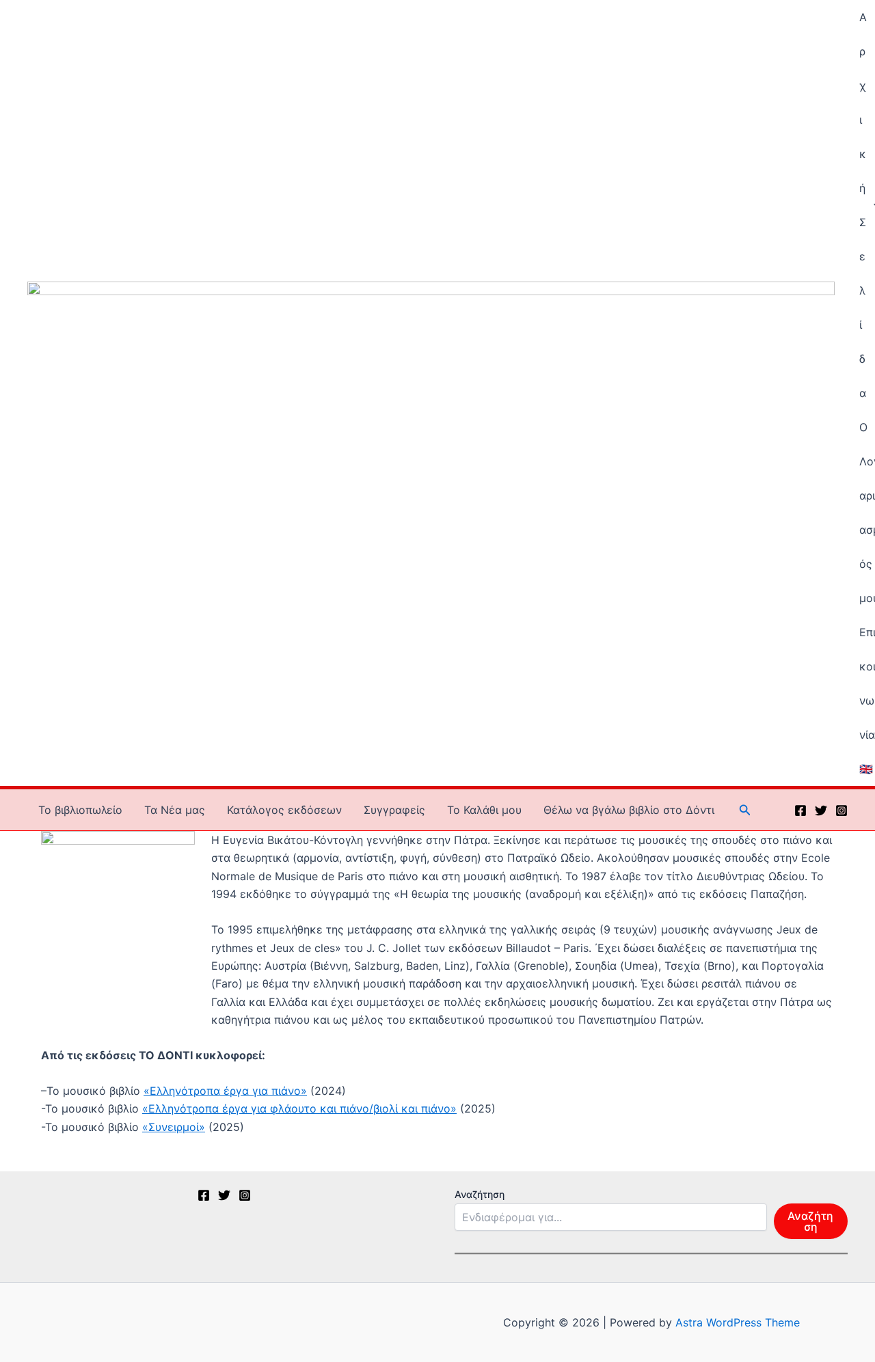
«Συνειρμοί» (173, 1127)
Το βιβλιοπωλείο (80, 810)
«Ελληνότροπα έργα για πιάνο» (225, 1091)
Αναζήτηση (479, 1194)
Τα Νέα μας (174, 810)
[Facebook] (800, 810)
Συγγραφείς (394, 810)
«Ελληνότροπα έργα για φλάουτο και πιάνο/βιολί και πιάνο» (299, 1108)
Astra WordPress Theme (737, 1322)
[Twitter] (821, 810)
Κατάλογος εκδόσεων (284, 810)
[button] (745, 810)
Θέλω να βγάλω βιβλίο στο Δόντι (628, 810)
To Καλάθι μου (484, 810)
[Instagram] (841, 810)
